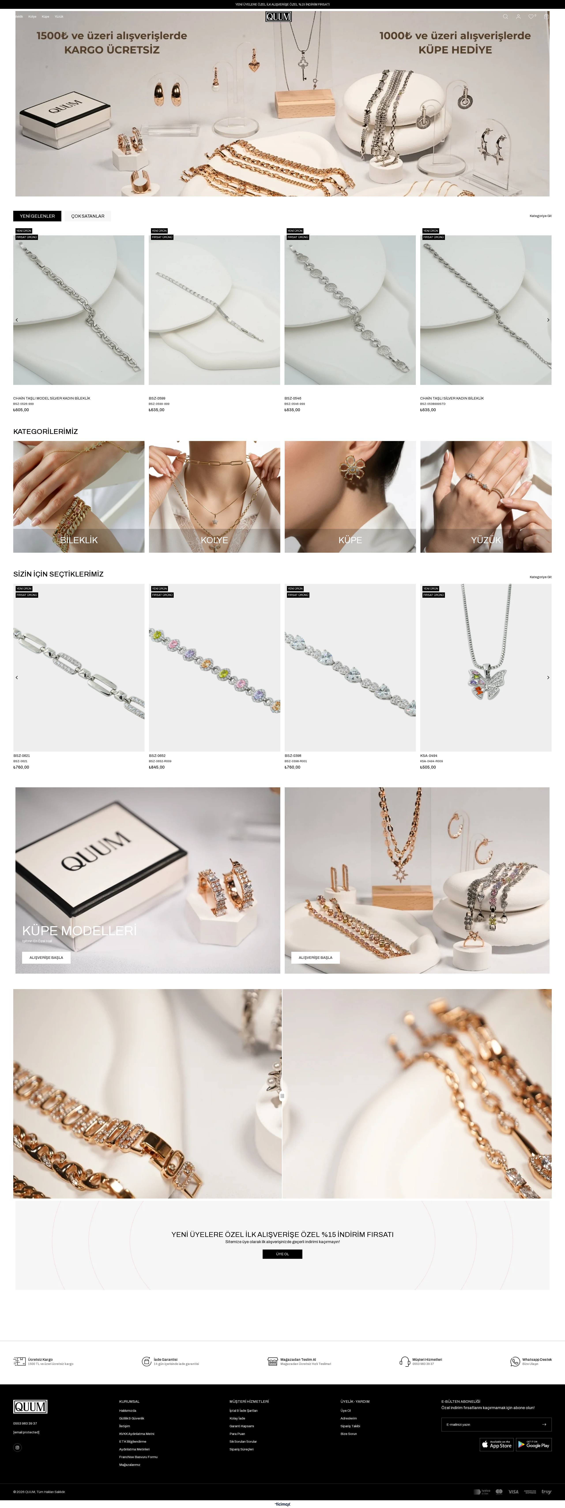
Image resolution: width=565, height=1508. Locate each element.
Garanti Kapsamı (242, 1426)
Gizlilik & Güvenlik (131, 1418)
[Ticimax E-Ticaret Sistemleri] (282, 1504)
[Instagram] (17, 1447)
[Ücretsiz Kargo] (19, 1361)
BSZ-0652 (157, 756)
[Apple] (497, 1444)
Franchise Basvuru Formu (138, 1457)
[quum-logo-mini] (30, 1407)
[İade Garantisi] (147, 1362)
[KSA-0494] (485, 668)
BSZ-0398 (293, 756)
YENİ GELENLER (37, 216)
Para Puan (237, 1434)
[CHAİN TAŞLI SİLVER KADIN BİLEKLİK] (79, 310)
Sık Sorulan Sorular (243, 1441)
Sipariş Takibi (350, 1426)
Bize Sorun (349, 1434)
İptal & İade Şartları (244, 1410)
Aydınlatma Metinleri (134, 1449)
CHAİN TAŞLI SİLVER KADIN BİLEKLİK (45, 398)
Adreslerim (349, 1418)
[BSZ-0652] (214, 668)
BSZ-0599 (428, 398)
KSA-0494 (428, 756)
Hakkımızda (127, 1410)
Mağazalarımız (129, 1465)
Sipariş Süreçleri (242, 1449)
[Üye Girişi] (518, 16)
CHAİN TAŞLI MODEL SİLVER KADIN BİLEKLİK (323, 398)
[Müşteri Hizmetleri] (405, 1362)
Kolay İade (237, 1418)
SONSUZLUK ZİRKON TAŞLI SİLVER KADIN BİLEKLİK (193, 398)
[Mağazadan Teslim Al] (272, 1361)
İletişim (124, 1426)
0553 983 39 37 (25, 1423)
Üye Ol (346, 1410)
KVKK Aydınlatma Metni (136, 1434)
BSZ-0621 (21, 756)
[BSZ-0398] (350, 668)
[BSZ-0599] (486, 310)
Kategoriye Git (541, 216)
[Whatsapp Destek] (515, 1362)
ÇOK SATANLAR (87, 216)
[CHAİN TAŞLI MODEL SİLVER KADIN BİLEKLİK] (350, 310)
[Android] (534, 1444)
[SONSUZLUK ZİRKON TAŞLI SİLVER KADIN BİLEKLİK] (214, 310)
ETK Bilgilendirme (132, 1441)
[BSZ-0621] (79, 668)
